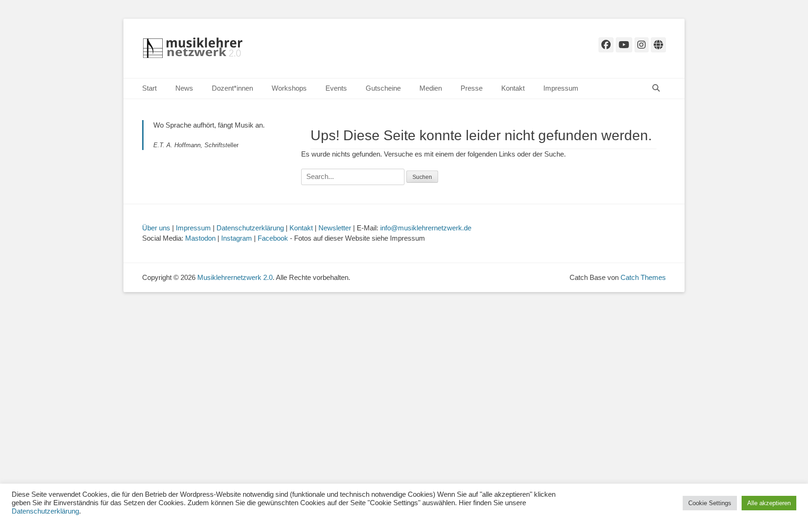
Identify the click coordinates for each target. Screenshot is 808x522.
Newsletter (334, 228)
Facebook (273, 238)
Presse (472, 88)
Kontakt (513, 88)
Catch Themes (643, 277)
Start (149, 88)
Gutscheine (383, 88)
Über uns (156, 228)
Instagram (236, 238)
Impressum (560, 88)
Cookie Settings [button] (709, 503)
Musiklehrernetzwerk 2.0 (235, 277)
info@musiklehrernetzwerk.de (425, 228)
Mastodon (200, 238)
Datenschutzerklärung (250, 228)
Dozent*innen (232, 88)
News (184, 88)
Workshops (289, 88)
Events (336, 88)
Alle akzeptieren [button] (769, 503)
